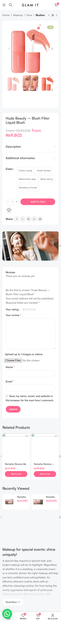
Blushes (40, 15)
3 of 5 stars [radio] (29, 309)
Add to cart (38, 201)
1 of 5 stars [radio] (23, 309)
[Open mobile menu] (4, 5)
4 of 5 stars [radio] (31, 309)
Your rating (12, 309)
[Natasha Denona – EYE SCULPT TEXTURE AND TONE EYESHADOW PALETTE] (45, 447)
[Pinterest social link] (28, 219)
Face (29, 15)
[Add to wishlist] (9, 210)
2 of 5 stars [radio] (26, 309)
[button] (9, 48)
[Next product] (57, 15)
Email (10, 381)
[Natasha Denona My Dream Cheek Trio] (16, 447)
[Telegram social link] (40, 219)
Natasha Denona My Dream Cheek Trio (15, 465)
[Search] (10, 5)
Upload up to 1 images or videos (23, 354)
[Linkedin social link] (34, 219)
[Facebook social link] (16, 219)
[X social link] (22, 219)
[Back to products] (53, 15)
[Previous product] (49, 15)
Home (6, 15)
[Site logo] (30, 4)
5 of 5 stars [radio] (34, 309)
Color (9, 169)
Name (10, 367)
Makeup (18, 15)
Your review (13, 315)
